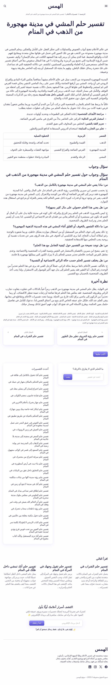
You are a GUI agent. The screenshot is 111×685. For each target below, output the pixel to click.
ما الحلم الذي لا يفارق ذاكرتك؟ (88, 369)
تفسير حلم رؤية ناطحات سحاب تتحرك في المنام (29, 509)
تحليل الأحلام (81, 313)
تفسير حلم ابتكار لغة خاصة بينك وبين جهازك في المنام (28, 410)
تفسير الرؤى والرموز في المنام (98, 316)
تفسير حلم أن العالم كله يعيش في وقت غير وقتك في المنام (29, 503)
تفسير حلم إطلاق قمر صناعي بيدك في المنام (28, 491)
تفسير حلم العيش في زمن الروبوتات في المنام (30, 430)
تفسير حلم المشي (65, 316)
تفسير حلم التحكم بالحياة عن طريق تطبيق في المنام (28, 417)
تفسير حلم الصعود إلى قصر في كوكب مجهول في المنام (28, 451)
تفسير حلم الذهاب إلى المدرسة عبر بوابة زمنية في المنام (30, 444)
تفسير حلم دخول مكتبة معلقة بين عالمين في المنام (28, 516)
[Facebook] (106, 667)
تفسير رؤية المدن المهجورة (99, 320)
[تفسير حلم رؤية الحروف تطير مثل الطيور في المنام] (82, 336)
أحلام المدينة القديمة (101, 313)
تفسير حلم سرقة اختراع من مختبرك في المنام (30, 458)
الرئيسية (82, 14)
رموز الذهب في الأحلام (37, 320)
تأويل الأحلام (90, 313)
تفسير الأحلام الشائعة (59, 313)
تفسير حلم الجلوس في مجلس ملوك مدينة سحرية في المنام (29, 496)
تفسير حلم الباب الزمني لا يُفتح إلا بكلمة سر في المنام (29, 523)
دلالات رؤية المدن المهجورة (62, 320)
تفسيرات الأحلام (71, 14)
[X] (100, 667)
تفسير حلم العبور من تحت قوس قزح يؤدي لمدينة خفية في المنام (29, 530)
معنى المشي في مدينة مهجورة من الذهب (95, 323)
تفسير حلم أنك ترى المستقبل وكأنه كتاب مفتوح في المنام (30, 537)
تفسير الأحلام (72, 313)
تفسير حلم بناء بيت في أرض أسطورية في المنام (30, 464)
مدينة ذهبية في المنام (9, 320)
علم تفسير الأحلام (23, 320)
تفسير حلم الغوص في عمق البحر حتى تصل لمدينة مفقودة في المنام (29, 424)
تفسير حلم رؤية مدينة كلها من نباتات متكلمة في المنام (28, 478)
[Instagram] (95, 667)
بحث (68, 377)
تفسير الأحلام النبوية (45, 313)
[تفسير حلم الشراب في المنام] (28, 336)
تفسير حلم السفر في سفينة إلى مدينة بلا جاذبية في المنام (30, 437)
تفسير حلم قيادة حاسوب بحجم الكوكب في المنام (29, 396)
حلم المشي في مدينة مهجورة (81, 320)
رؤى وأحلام (48, 320)
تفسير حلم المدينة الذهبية (80, 316)
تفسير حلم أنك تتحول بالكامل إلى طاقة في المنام (29, 376)
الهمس (55, 6)
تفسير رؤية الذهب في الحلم (24, 316)
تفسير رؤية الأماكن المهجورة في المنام (46, 316)
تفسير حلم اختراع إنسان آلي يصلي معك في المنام (29, 390)
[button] (106, 6)
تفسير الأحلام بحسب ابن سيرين (28, 313)
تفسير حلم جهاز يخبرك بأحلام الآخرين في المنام (30, 403)
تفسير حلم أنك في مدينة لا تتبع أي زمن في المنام (29, 485)
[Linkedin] (90, 667)
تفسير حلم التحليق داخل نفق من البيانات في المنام (28, 471)
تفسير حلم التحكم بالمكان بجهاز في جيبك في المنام (28, 383)
